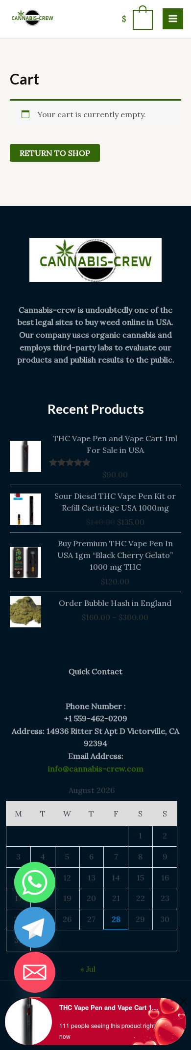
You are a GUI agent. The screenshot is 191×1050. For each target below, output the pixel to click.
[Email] (34, 972)
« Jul (88, 969)
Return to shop (55, 153)
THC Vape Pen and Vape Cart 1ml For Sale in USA (109, 1007)
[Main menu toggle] (173, 18)
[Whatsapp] (34, 882)
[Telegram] (34, 927)
